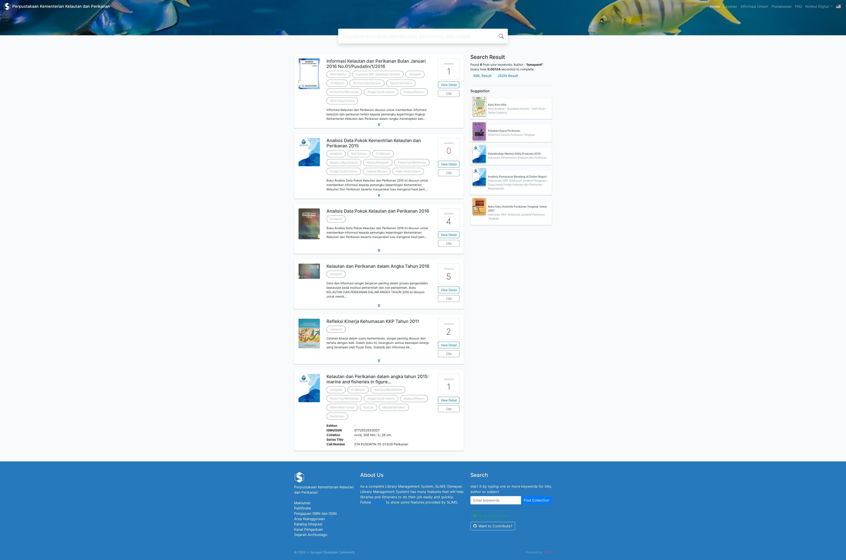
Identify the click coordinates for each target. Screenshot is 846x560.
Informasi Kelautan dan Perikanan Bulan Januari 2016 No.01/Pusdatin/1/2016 (376, 63)
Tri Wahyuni (337, 83)
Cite (449, 93)
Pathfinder (302, 508)
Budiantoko (337, 416)
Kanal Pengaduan (308, 529)
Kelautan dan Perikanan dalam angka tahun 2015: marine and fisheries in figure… (378, 379)
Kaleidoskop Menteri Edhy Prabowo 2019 (514, 153)
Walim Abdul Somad (342, 100)
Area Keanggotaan (309, 519)
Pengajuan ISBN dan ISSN (315, 513)
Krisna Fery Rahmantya (344, 92)
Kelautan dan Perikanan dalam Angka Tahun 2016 (378, 266)
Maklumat (302, 503)
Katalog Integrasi (308, 524)
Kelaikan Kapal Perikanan (504, 130)
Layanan (730, 6)
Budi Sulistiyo (338, 74)
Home (715, 6)
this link (378, 502)
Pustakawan (782, 6)
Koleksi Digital (817, 6)
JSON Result (507, 75)
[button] (379, 124)
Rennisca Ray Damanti (367, 83)
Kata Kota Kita (497, 104)
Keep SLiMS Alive (493, 516)
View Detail (449, 85)
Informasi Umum (754, 6)
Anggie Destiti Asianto (381, 92)
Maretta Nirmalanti (394, 407)
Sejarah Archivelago (310, 534)
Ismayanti (415, 74)
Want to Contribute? (495, 526)
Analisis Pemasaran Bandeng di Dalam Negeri (517, 176)
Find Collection (536, 500)
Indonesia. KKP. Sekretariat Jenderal (378, 74)
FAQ (798, 6)
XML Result (482, 75)
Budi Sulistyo (359, 153)
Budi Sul (368, 407)
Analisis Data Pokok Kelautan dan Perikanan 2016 (378, 211)
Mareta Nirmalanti (401, 83)
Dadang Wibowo (414, 92)
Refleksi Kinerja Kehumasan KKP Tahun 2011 (373, 321)
